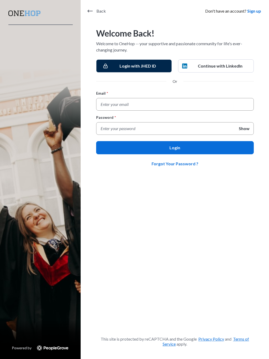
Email (102, 93)
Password (106, 117)
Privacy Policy (211, 338)
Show (244, 128)
